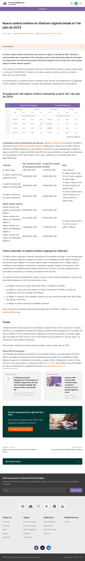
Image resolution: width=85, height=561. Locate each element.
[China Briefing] (38, 506)
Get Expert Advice (13, 461)
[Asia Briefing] (30, 506)
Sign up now (76, 490)
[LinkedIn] (48, 548)
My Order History (50, 529)
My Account (48, 526)
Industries (26, 533)
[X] (42, 548)
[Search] (72, 3)
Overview (6, 522)
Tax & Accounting (29, 526)
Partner (67, 522)
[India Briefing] (46, 506)
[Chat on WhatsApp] (76, 3)
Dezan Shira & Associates (52, 33)
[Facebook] (36, 548)
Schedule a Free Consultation (20, 429)
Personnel (6, 526)
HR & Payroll (27, 537)
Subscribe (6, 537)
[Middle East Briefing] (62, 506)
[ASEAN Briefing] (54, 506)
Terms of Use (68, 557)
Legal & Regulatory (30, 529)
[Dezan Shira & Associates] (22, 506)
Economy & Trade (29, 522)
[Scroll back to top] (79, 556)
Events (5, 533)
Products (47, 533)
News (5, 529)
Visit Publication (49, 522)
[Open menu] (80, 3)
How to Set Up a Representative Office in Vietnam (66, 449)
